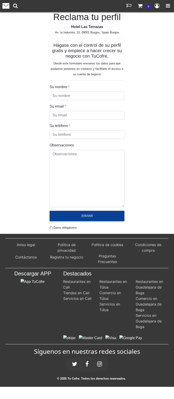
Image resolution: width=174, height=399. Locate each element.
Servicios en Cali (77, 298)
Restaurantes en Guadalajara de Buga (149, 287)
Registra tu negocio (66, 257)
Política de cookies (107, 244)
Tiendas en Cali (76, 293)
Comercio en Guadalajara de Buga (149, 304)
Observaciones (62, 145)
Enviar (87, 216)
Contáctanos (26, 257)
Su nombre (58, 87)
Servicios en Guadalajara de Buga (149, 321)
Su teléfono (59, 126)
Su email (57, 106)
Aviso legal (26, 244)
